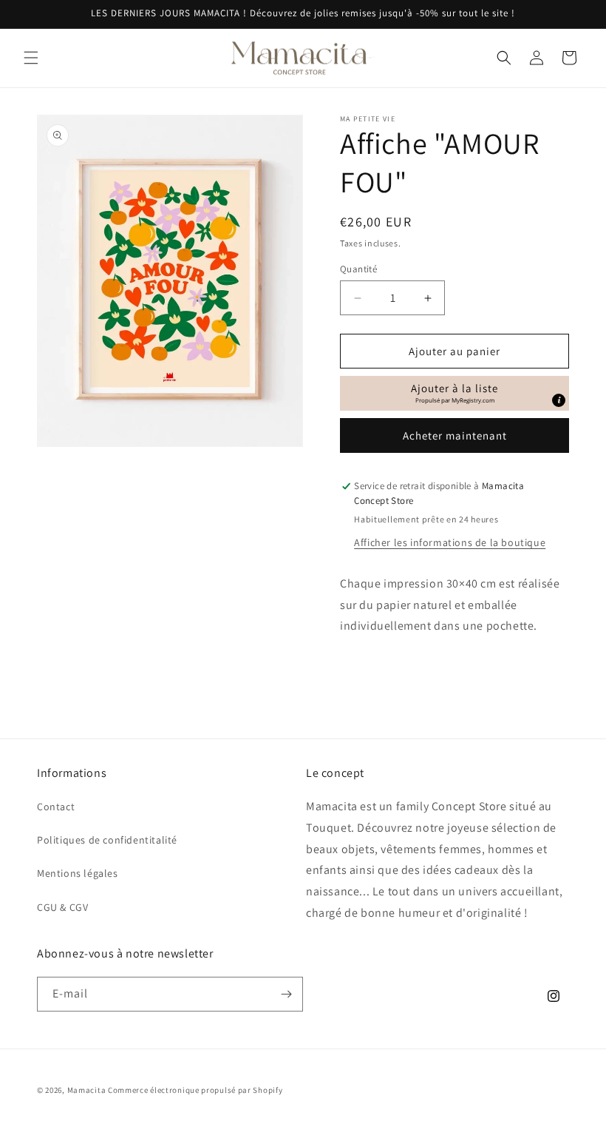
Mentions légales (77, 873)
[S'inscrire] (286, 994)
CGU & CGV (62, 907)
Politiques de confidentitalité (107, 840)
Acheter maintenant (455, 435)
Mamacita (86, 1090)
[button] (31, 57)
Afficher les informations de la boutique (449, 542)
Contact (56, 806)
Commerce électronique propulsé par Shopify (195, 1090)
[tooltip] (558, 400)
